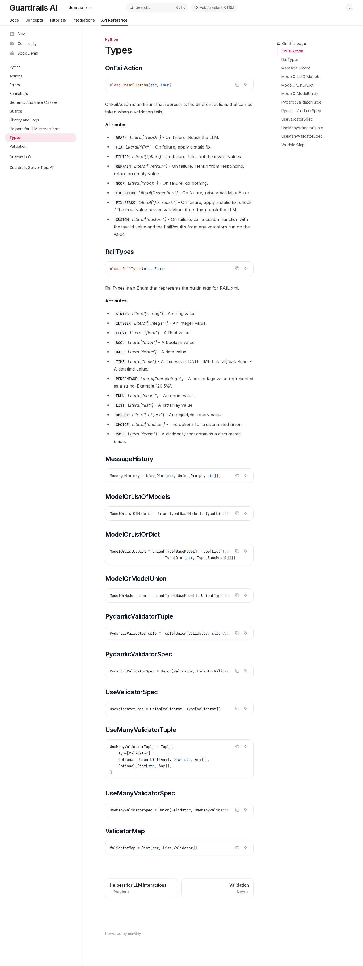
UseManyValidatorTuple (302, 127)
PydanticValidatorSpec (301, 110)
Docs (14, 20)
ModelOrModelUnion (299, 93)
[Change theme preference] (349, 7)
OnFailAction (292, 51)
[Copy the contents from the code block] (237, 84)
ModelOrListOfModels (300, 76)
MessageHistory (295, 68)
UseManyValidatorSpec (302, 136)
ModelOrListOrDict (297, 85)
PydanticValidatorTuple (301, 102)
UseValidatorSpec (297, 119)
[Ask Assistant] (245, 84)
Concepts (34, 20)
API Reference (114, 20)
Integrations (83, 20)
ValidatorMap (293, 144)
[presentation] (179, 476)
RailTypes (290, 59)
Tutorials (57, 20)
